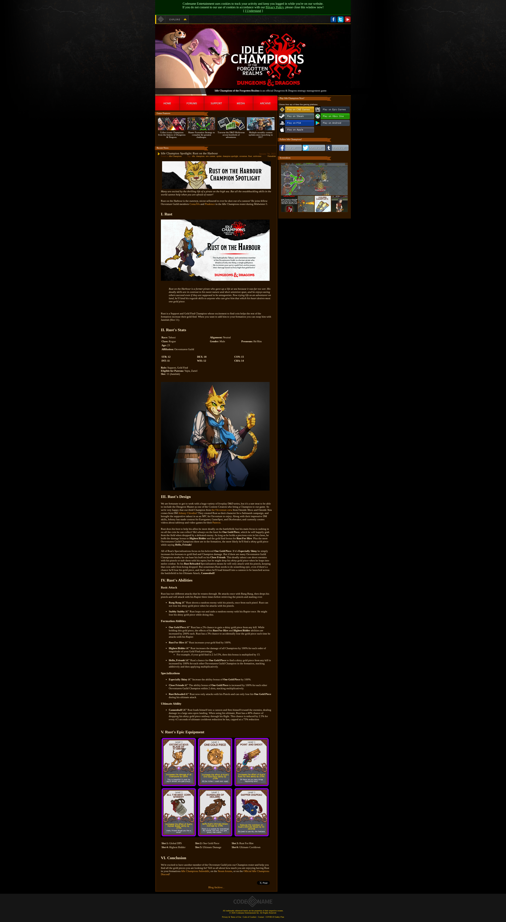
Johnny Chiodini (187, 513)
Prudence (210, 204)
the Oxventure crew (221, 509)
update (219, 156)
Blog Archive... (216, 887)
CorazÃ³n (195, 204)
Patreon (216, 522)
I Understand (253, 10)
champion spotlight (230, 156)
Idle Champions (175, 156)
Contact (261, 917)
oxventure (243, 156)
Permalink (272, 156)
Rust (250, 156)
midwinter (257, 156)
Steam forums (225, 871)
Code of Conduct (249, 917)
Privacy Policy (275, 7)
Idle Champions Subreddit (195, 871)
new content (210, 156)
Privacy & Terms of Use (231, 917)
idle (193, 156)
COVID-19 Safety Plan (275, 917)
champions (200, 156)
